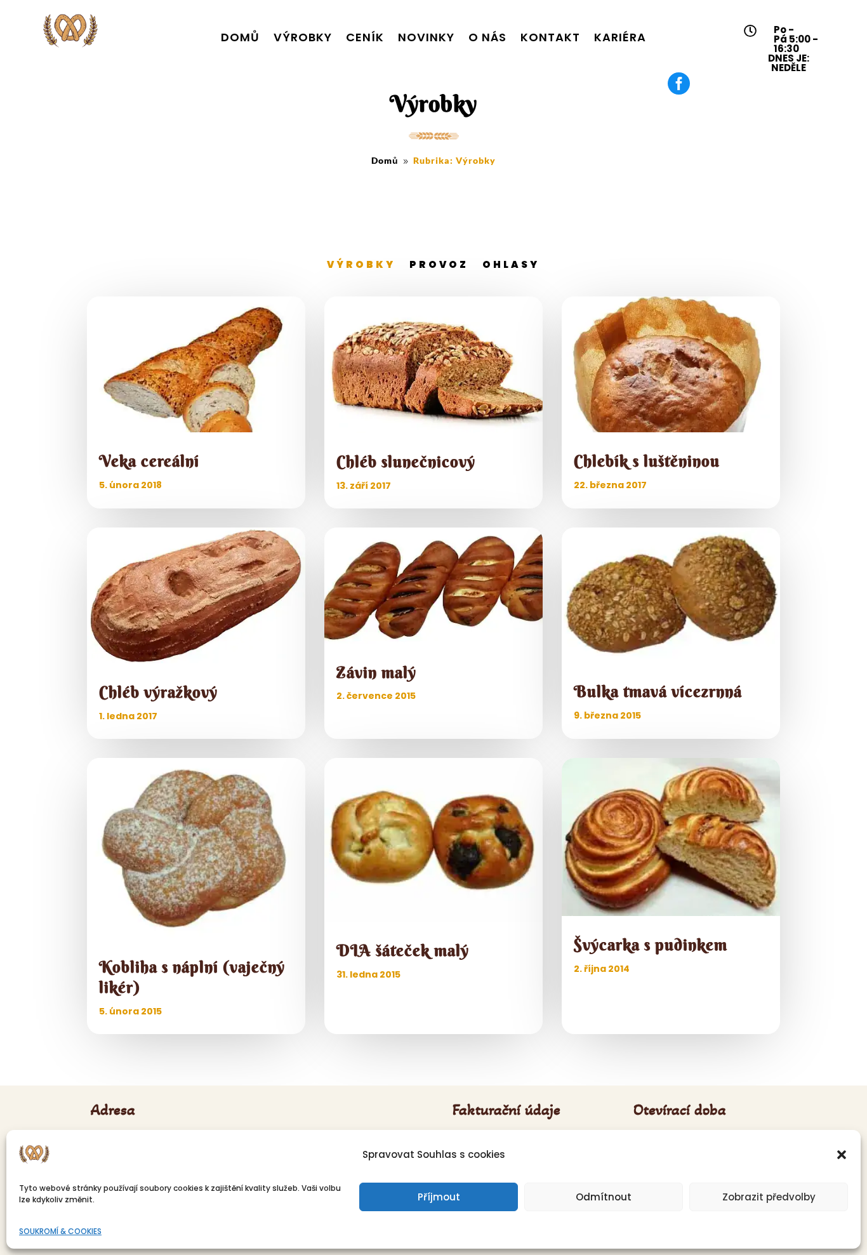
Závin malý (376, 672)
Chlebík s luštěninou (647, 461)
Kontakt (550, 37)
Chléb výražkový (158, 692)
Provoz (438, 264)
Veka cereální (149, 461)
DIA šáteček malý (402, 950)
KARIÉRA (620, 37)
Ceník (365, 37)
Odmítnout (604, 1197)
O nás (487, 37)
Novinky (426, 37)
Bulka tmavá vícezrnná (658, 691)
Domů (240, 37)
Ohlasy (510, 264)
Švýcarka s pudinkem (650, 945)
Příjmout (439, 1197)
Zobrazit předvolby (769, 1197)
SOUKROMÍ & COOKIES (60, 1231)
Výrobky (303, 37)
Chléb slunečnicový (405, 462)
